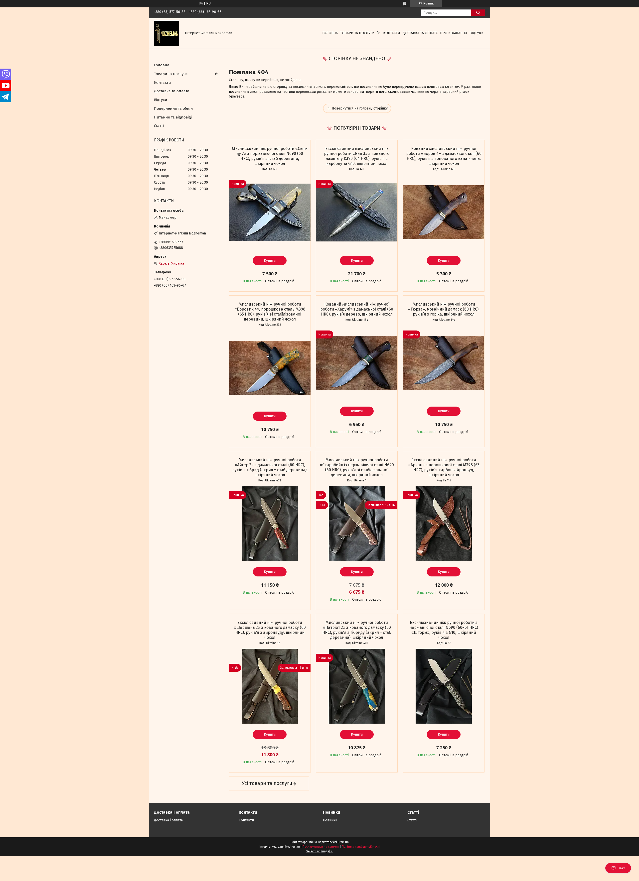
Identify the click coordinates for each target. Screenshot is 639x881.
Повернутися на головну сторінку (360, 108)
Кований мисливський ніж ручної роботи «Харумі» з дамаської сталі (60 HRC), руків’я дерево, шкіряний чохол (356, 309)
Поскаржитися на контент (321, 846)
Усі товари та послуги (267, 783)
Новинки (330, 820)
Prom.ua (343, 842)
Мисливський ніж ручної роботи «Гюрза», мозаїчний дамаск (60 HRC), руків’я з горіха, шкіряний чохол (443, 309)
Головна (330, 33)
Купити (270, 260)
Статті (159, 125)
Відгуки (477, 33)
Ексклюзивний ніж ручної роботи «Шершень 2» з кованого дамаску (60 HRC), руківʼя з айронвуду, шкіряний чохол (270, 630)
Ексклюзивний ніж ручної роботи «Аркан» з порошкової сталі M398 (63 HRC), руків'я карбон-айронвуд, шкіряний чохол (443, 467)
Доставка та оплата (420, 33)
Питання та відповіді (173, 117)
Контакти (391, 33)
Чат (622, 868)
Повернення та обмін (173, 108)
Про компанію (453, 33)
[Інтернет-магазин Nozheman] (166, 33)
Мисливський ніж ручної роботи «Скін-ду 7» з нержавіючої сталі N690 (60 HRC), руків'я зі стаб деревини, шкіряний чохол (270, 156)
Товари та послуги (357, 33)
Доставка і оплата (168, 820)
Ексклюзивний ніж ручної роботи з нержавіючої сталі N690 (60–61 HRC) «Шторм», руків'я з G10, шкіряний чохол (443, 630)
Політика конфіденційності (361, 846)
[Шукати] (478, 12)
